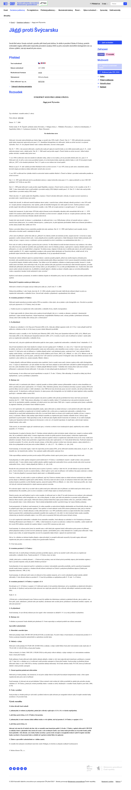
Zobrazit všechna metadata (21, 86)
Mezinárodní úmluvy (66, 10)
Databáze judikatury (17, 10)
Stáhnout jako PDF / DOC (111, 72)
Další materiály (115, 10)
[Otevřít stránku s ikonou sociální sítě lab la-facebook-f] (14, 768)
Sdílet (102, 76)
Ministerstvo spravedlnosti (76, 781)
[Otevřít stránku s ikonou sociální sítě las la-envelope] (21, 768)
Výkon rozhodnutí (89, 10)
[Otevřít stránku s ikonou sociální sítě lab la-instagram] (25, 768)
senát (40, 72)
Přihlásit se (96, 4)
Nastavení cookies (107, 781)
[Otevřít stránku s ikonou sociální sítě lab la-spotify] (17, 768)
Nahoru (118, 781)
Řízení (77, 10)
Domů (6, 10)
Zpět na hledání (107, 42)
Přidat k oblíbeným (106, 80)
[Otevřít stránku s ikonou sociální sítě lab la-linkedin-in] (10, 768)
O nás (104, 4)
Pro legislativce (32, 10)
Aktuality (7, 16)
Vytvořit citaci (105, 83)
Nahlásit (103, 87)
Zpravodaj (103, 10)
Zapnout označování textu (108, 66)
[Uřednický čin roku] (43, 3)
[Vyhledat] (125, 3)
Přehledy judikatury (48, 10)
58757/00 (41, 81)
